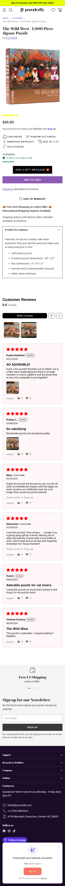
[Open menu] (4, 10)
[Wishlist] (52, 10)
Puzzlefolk (17, 18)
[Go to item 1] (12, 330)
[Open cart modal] (60, 10)
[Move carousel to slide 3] (33, 688)
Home (6, 18)
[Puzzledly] (32, 10)
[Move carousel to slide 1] (29, 688)
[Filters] (51, 315)
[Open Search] (10, 10)
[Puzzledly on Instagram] (9, 831)
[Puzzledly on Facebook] (4, 831)
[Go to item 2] (29, 330)
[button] (10, 115)
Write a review (25, 315)
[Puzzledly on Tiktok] (14, 831)
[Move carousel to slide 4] (36, 688)
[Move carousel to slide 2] (31, 688)
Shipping (8, 189)
